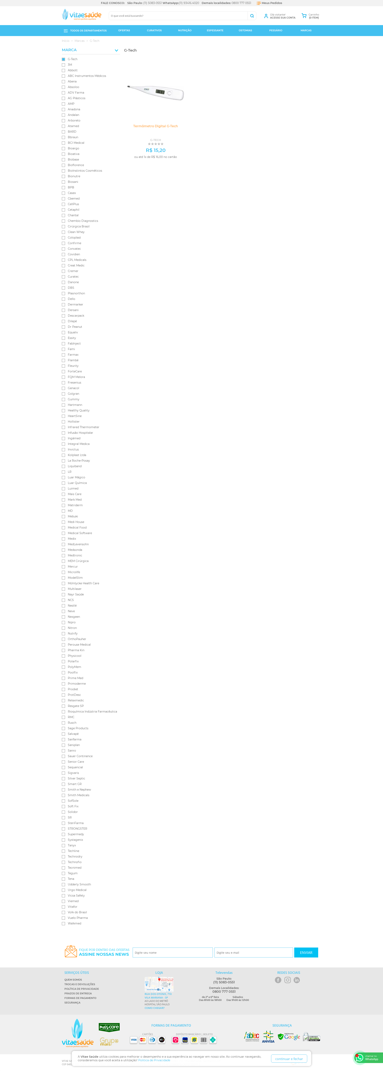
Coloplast (74, 237)
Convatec (74, 249)
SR (70, 817)
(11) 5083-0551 (152, 3)
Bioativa (73, 154)
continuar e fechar (289, 1059)
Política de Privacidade (81, 988)
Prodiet (73, 689)
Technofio (75, 862)
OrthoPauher (77, 639)
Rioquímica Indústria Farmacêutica (92, 711)
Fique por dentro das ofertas (104, 952)
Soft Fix (73, 806)
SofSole (73, 801)
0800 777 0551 (241, 3)
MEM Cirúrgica (78, 561)
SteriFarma (76, 823)
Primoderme (77, 683)
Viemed (73, 901)
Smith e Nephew (79, 789)
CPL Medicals (77, 260)
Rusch (72, 722)
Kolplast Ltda (77, 455)
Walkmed (74, 923)
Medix (72, 538)
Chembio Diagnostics (83, 221)
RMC (71, 717)
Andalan (73, 115)
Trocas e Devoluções (79, 984)
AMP (71, 104)
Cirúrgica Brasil (79, 226)
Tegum (73, 873)
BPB (71, 187)
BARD (72, 131)
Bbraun (73, 137)
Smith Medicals (78, 795)
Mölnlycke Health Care (83, 583)
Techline (73, 851)
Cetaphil (73, 209)
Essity (72, 338)
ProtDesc (74, 695)
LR (69, 472)
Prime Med (75, 678)
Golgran (73, 394)
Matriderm (75, 505)
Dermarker (75, 304)
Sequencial (75, 767)
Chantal (73, 215)
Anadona (74, 109)
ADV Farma (76, 92)
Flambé (73, 360)
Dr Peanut (75, 327)
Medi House (76, 522)
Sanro (72, 750)
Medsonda (75, 550)
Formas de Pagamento (80, 998)
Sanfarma (74, 739)
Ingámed (74, 438)
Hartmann (75, 405)
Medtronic (75, 555)
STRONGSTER (77, 828)
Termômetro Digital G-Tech (155, 126)
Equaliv (73, 332)
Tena (71, 879)
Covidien (74, 254)
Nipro (72, 622)
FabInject (74, 343)
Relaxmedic (76, 700)
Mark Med (75, 499)
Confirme (74, 243)
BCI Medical (76, 143)
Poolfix (73, 672)
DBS (71, 288)
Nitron (72, 628)
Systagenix (75, 840)
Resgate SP (76, 706)
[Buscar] (252, 16)
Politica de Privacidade (154, 1060)
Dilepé (72, 321)
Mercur (73, 566)
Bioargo (73, 148)
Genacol (73, 388)
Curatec (73, 276)
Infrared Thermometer (83, 427)
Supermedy (76, 834)
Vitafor (72, 906)
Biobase (73, 159)
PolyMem (74, 667)
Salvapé (73, 734)
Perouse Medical (79, 644)
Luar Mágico (76, 477)
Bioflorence (76, 165)
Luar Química (77, 483)
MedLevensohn (78, 544)
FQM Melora (76, 377)
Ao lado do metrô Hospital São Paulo (158, 1001)
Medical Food (77, 527)
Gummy (73, 399)
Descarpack (76, 315)
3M (70, 65)
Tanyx (72, 845)
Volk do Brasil (77, 912)
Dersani (73, 310)
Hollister (74, 421)
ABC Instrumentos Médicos (87, 76)
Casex (72, 193)
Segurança (72, 1002)
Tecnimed (74, 867)
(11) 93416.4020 (189, 3)
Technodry (75, 856)
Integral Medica (79, 444)
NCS (71, 600)
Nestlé (72, 605)
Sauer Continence (80, 756)
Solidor (73, 812)
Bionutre (74, 176)
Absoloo (73, 87)
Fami (71, 349)
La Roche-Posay (79, 460)
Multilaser (75, 589)
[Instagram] (287, 980)
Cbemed (74, 198)
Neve (71, 611)
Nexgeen (74, 617)
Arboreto (74, 120)
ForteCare (75, 371)
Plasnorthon (76, 293)
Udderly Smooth (79, 884)
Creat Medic (76, 265)
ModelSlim (75, 578)
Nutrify (73, 633)
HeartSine (75, 416)
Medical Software (80, 533)
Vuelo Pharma (78, 918)
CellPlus (73, 204)
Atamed (73, 126)
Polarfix (73, 661)
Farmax (73, 354)
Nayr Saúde (76, 594)
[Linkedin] (297, 980)
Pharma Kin (76, 650)
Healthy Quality (79, 410)
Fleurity (73, 366)
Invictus (73, 449)
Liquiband (75, 466)
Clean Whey (76, 232)
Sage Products (78, 728)
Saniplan (74, 745)
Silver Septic (76, 778)
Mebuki (73, 516)
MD (70, 511)
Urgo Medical (77, 890)
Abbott (73, 70)
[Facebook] (278, 980)
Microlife (74, 572)
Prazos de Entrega (78, 993)
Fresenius (74, 382)
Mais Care (74, 494)
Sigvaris (73, 773)
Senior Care (76, 762)
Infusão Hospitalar (80, 433)
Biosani (73, 182)
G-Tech (72, 59)
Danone (73, 282)
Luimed (73, 488)
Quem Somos (73, 979)
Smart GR (75, 784)
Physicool (74, 656)
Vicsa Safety (76, 895)
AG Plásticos (76, 98)
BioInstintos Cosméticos (85, 170)
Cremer (73, 271)
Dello (71, 299)
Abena (72, 81)
